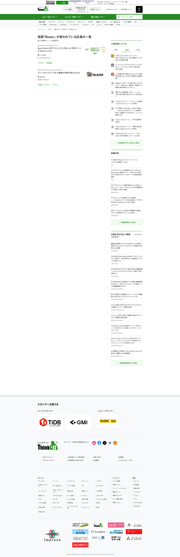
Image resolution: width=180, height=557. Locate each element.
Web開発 (99, 491)
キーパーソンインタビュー (120, 488)
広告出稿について (126, 9)
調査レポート (116, 492)
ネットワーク (71, 22)
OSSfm (119, 24)
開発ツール (85, 491)
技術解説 (136, 484)
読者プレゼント (95, 9)
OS (135, 22)
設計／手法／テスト (57, 491)
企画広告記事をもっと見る (128, 363)
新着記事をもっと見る (128, 222)
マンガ (99, 24)
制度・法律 (42, 512)
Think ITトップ (41, 29)
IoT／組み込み (115, 22)
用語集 (49, 29)
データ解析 (71, 495)
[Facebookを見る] (99, 443)
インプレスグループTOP (125, 460)
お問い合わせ (97, 457)
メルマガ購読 (68, 9)
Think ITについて (112, 9)
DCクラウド (117, 2)
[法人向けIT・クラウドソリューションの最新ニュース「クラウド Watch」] (80, 532)
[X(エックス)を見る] (104, 443)
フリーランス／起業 (72, 507)
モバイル (84, 495)
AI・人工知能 (43, 24)
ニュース (136, 481)
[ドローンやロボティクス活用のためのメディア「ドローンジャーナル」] (116, 539)
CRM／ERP (100, 495)
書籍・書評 (137, 488)
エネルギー (100, 3)
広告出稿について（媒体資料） (76, 457)
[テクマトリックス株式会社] (107, 421)
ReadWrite (137, 506)
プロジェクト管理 (101, 499)
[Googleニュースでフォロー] (110, 443)
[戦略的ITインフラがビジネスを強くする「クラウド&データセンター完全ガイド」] (80, 526)
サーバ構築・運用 (117, 499)
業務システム (116, 484)
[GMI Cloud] (78, 422)
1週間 (127, 50)
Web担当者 (100, 2)
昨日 (116, 50)
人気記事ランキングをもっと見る (128, 143)
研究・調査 (124, 2)
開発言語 (70, 491)
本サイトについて (48, 457)
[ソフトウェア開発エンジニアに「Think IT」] (98, 526)
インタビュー (85, 24)
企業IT (75, 2)
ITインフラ (52, 22)
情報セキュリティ (117, 495)
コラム (135, 499)
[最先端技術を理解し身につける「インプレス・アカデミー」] (134, 539)
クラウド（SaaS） (57, 495)
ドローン (106, 3)
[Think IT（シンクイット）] (48, 448)
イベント (136, 495)
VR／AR (55, 499)
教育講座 (111, 3)
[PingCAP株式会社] (50, 422)
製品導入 (88, 2)
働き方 (98, 503)
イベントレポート (74, 24)
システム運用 (42, 503)
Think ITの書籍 (109, 24)
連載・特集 (42, 22)
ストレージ (81, 22)
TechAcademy (138, 502)
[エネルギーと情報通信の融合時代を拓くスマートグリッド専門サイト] (116, 532)
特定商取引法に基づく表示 (76, 460)
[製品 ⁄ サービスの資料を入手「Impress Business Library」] (80, 539)
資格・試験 (42, 507)
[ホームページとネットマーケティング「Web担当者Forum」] (116, 526)
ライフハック (85, 507)
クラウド (90, 22)
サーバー (61, 22)
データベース (42, 491)
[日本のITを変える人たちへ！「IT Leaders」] (98, 532)
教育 (98, 507)
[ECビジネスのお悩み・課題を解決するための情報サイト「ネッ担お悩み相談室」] (80, 545)
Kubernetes (53, 24)
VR (93, 24)
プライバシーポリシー (49, 460)
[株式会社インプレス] (52, 536)
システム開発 (127, 22)
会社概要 (96, 460)
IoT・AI (112, 2)
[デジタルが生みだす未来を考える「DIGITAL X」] (98, 539)
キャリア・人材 (57, 507)
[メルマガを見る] (94, 443)
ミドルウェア (100, 485)
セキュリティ (85, 503)
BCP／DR (56, 503)
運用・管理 (85, 499)
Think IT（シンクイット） (48, 8)
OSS (40, 499)
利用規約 (121, 457)
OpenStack (63, 24)
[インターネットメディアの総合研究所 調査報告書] (134, 526)
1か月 (138, 50)
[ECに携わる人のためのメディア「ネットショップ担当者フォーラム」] (134, 532)
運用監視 (70, 503)
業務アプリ (42, 495)
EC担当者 (106, 2)
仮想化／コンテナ (101, 22)
